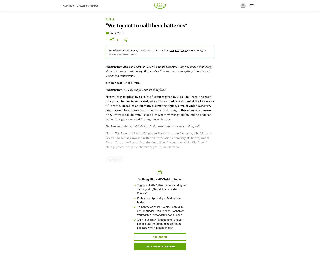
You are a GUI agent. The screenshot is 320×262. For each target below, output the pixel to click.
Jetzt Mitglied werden (160, 246)
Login (184, 50)
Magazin (115, 160)
